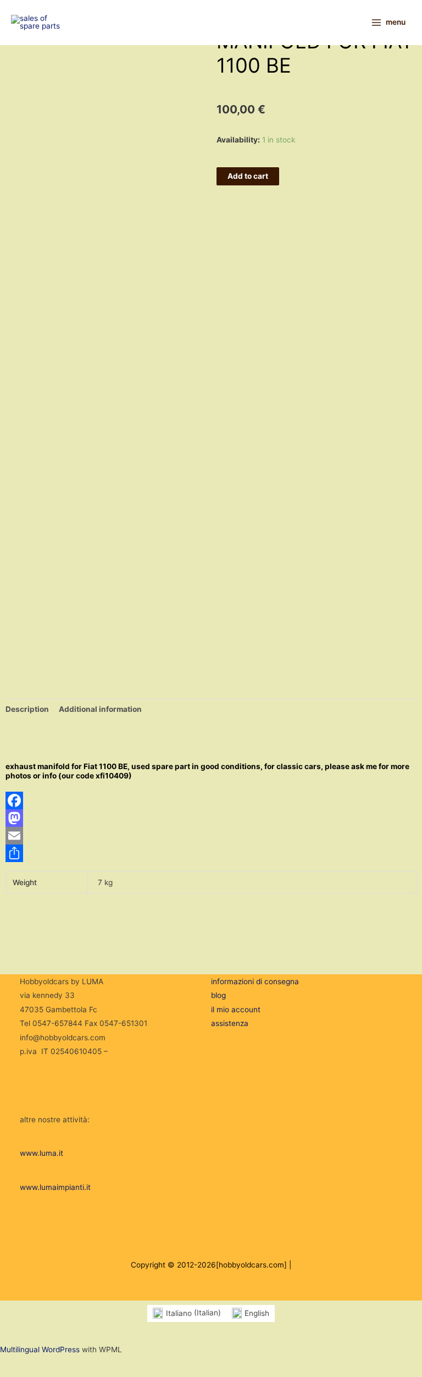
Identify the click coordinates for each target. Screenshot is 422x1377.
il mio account (235, 1009)
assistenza (229, 1023)
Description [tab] (27, 709)
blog (218, 995)
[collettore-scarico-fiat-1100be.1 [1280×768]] (35, 525)
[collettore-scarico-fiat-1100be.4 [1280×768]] (35, 614)
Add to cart (247, 176)
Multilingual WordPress (40, 1349)
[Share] (211, 853)
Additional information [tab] (100, 709)
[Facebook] (211, 800)
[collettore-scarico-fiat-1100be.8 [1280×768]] (47, 540)
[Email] (211, 835)
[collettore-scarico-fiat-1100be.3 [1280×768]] (47, 623)
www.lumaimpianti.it (55, 1187)
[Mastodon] (211, 818)
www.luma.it (41, 1153)
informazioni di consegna (255, 981)
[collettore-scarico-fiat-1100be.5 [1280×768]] (47, 595)
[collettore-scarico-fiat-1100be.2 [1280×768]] (35, 642)
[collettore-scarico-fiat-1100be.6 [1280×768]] (47, 568)
